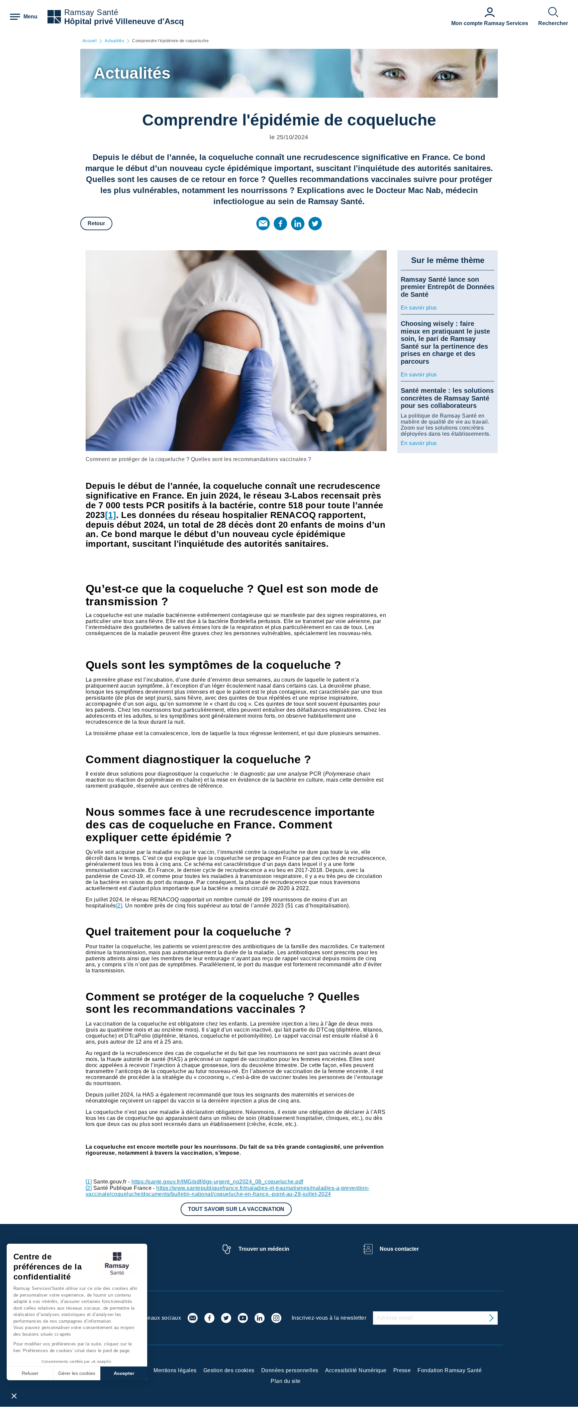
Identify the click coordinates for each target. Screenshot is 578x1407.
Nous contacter (399, 1249)
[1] (89, 1181)
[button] (14, 1396)
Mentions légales (175, 1370)
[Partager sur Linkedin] (297, 223)
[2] (119, 905)
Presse (402, 1370)
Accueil (89, 41)
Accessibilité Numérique (356, 1370)
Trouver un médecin (263, 1249)
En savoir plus (419, 308)
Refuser (30, 1373)
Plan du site (286, 1381)
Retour (96, 223)
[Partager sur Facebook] (280, 223)
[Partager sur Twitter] (315, 223)
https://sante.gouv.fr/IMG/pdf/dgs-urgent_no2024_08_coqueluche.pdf (217, 1181)
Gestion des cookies (229, 1370)
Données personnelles (289, 1370)
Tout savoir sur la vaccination (236, 1209)
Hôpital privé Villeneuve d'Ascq (124, 21)
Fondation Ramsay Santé (449, 1370)
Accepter (124, 1373)
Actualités (114, 41)
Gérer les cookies (76, 1373)
